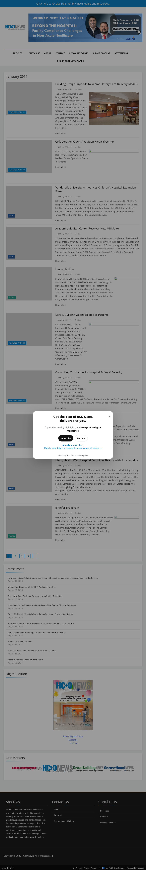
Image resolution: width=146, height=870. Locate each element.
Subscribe (66, 438)
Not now (81, 438)
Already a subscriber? (73, 446)
